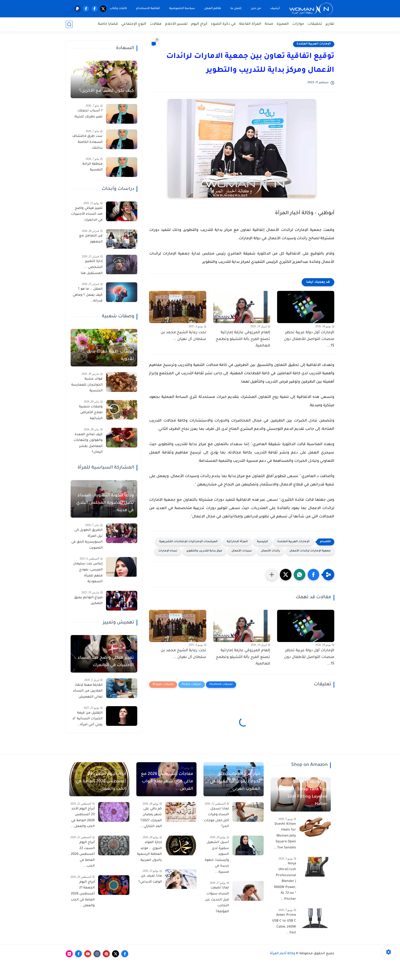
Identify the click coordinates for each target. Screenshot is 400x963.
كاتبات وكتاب (118, 8)
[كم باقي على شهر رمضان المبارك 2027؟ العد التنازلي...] (181, 812)
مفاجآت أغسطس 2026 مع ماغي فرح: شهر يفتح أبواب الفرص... (167, 781)
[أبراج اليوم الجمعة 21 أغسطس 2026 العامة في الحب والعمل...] (113, 885)
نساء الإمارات (167, 551)
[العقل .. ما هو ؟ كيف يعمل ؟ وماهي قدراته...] (121, 292)
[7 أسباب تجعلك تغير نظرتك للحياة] (121, 114)
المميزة (283, 24)
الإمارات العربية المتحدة (314, 44)
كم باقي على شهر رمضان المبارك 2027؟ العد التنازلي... (151, 818)
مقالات (156, 24)
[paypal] (77, 9)
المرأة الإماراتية (237, 541)
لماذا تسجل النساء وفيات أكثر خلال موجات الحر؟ (216, 818)
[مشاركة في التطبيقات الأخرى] (272, 574)
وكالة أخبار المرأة (282, 954)
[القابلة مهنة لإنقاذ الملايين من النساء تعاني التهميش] (121, 688)
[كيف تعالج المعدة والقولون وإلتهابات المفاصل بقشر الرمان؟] (121, 437)
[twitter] (103, 9)
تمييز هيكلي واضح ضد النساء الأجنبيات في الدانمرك (87, 214)
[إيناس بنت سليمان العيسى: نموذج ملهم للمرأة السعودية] (121, 567)
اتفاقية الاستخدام (148, 8)
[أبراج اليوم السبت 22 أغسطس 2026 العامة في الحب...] (113, 845)
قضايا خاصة (108, 24)
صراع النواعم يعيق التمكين (88, 601)
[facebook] (94, 9)
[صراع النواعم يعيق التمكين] (121, 601)
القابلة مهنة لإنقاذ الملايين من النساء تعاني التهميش (88, 691)
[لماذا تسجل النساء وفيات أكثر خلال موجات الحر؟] (248, 812)
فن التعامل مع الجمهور (91, 239)
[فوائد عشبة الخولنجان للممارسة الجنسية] (121, 382)
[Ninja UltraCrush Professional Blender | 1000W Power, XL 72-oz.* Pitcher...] (315, 867)
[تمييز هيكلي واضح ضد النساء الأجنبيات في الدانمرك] (121, 211)
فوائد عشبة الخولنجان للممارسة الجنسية (87, 385)
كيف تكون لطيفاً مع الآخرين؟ (106, 91)
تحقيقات (315, 24)
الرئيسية (262, 541)
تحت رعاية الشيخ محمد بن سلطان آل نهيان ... (183, 335)
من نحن (256, 8)
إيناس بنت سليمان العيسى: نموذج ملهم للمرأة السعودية (88, 573)
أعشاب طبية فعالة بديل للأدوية (110, 355)
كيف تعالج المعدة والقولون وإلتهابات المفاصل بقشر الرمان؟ (88, 443)
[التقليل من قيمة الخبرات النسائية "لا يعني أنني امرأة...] (121, 716)
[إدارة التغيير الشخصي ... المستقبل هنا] (121, 264)
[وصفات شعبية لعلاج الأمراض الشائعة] (121, 410)
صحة (269, 24)
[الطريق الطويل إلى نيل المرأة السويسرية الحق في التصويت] (121, 533)
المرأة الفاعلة (250, 24)
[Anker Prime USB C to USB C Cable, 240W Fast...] (315, 918)
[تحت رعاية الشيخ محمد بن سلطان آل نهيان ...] (177, 307)
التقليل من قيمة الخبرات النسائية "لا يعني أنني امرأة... (87, 719)
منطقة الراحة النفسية (92, 167)
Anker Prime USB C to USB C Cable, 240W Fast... (284, 924)
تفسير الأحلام (176, 24)
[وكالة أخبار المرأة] (311, 8)
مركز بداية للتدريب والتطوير (204, 551)
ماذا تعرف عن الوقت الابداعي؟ (150, 879)
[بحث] (69, 24)
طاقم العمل (212, 8)
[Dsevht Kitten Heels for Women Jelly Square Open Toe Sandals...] (315, 827)
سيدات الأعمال (241, 551)
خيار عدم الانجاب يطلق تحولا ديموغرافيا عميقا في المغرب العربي (235, 781)
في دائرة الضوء (223, 24)
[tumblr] (97, 953)
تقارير (329, 24)
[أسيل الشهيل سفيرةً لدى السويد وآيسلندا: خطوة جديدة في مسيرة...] (248, 845)
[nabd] (69, 9)
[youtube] (87, 953)
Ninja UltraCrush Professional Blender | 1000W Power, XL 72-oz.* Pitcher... (285, 881)
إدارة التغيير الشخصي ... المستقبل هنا (92, 267)
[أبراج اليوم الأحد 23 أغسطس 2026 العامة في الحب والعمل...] (113, 812)
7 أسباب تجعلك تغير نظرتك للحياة (88, 114)
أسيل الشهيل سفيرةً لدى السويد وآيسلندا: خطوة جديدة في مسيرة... (217, 857)
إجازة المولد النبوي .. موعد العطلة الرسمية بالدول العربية (149, 851)
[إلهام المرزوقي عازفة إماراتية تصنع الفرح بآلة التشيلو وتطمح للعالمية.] (241, 307)
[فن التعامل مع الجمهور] (121, 239)
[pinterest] (106, 953)
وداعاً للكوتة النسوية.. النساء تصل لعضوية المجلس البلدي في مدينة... (105, 503)
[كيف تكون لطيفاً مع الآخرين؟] (104, 79)
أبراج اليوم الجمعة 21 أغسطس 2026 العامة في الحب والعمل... (83, 894)
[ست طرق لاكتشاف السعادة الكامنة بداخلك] (121, 139)
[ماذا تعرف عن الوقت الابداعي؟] (181, 879)
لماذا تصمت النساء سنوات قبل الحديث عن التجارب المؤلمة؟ (217, 899)
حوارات (298, 24)
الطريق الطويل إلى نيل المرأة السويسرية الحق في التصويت (87, 539)
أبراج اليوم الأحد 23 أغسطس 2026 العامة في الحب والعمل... (83, 818)
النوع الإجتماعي (133, 24)
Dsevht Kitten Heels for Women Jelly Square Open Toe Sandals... (285, 836)
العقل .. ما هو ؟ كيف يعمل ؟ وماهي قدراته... (88, 295)
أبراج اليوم (199, 24)
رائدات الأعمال (270, 551)
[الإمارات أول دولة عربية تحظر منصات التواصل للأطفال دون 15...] (305, 307)
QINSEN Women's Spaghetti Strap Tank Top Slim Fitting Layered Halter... (301, 793)
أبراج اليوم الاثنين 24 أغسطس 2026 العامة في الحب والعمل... (101, 781)
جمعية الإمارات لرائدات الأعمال (310, 551)
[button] (313, 574)
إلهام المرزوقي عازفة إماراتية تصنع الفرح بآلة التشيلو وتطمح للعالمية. (243, 339)
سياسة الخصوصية (182, 8)
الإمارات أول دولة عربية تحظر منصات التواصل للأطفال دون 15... (309, 339)
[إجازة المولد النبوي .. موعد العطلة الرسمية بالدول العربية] (181, 845)
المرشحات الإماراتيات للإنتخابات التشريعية (188, 541)
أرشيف (275, 8)
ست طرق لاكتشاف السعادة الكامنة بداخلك (87, 142)
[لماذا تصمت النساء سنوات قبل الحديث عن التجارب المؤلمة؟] (248, 891)
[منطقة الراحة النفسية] (121, 167)
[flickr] (69, 953)
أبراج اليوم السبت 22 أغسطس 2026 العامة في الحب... (83, 854)
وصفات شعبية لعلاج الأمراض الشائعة (91, 413)
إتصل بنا (235, 8)
